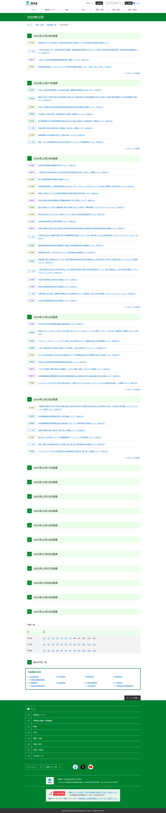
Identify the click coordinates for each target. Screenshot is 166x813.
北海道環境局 (34, 677)
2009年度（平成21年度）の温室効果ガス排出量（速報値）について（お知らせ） (66, 114)
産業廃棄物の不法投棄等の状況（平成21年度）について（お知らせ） (62, 135)
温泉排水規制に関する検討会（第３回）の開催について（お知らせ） (62, 430)
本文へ (88, 3)
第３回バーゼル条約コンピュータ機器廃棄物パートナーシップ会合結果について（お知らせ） (70, 437)
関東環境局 (118, 677)
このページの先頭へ (134, 73)
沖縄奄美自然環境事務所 (124, 686)
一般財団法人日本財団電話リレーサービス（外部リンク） (97, 798)
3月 (53, 638)
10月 (83, 644)
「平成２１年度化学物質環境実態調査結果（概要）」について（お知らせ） (64, 60)
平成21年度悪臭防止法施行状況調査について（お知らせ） (58, 279)
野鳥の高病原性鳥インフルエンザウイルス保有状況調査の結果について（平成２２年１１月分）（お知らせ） (75, 67)
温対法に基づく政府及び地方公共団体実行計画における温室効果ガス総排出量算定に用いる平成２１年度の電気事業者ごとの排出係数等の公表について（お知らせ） (88, 98)
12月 (94, 644)
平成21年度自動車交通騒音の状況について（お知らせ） (57, 165)
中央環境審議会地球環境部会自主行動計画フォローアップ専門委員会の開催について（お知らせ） (72, 423)
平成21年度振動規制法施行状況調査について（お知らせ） (58, 300)
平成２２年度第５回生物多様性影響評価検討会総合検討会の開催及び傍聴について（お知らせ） (71, 107)
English (99, 3)
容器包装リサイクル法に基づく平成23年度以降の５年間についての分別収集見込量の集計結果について (73, 42)
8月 (74, 644)
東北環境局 (62, 677)
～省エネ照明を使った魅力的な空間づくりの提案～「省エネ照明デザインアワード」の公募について (72, 348)
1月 (44, 638)
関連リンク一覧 (51, 767)
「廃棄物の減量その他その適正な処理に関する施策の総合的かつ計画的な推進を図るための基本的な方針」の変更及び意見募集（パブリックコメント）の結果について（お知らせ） (88, 407)
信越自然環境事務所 (38, 686)
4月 (57, 638)
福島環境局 (90, 677)
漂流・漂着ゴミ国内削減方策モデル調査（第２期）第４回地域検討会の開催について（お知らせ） (72, 444)
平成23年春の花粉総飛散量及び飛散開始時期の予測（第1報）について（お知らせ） (67, 200)
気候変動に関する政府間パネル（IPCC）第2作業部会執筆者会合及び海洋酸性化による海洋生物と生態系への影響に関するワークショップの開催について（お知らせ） (87, 261)
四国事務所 (92, 686)
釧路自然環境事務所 (38, 680)
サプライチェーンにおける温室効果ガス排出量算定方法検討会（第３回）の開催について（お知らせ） (73, 451)
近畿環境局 (62, 683)
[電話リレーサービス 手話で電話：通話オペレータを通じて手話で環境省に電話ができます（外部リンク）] (56, 793)
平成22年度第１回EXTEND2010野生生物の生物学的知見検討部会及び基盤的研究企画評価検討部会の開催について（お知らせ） (82, 228)
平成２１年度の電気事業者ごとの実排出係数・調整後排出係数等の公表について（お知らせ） (70, 90)
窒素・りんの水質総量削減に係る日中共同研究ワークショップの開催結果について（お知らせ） (71, 142)
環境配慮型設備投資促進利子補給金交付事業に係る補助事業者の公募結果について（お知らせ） (71, 245)
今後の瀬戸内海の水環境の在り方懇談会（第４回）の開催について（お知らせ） (65, 128)
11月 (88, 644)
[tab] (29, 662)
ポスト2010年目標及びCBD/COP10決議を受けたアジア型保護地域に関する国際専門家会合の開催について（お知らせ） (79, 355)
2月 (48, 638)
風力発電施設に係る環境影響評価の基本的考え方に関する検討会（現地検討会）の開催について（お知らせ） (75, 121)
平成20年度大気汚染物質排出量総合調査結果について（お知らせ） (61, 324)
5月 (61, 638)
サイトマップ (32, 767)
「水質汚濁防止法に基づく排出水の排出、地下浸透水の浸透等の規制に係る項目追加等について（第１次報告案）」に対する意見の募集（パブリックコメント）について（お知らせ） (88, 271)
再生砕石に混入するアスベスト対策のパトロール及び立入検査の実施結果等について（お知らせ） (72, 214)
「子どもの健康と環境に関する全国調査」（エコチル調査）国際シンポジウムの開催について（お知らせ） (74, 369)
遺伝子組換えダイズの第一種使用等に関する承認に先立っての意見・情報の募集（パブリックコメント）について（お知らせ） (82, 207)
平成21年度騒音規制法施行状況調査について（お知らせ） (58, 286)
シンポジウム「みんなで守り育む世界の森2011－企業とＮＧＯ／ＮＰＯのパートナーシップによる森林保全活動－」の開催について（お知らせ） (88, 383)
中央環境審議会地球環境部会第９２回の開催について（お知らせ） (61, 416)
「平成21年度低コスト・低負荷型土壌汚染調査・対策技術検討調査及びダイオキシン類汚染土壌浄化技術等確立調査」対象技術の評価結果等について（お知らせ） (88, 51)
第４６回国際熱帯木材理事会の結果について (53, 179)
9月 (79, 644)
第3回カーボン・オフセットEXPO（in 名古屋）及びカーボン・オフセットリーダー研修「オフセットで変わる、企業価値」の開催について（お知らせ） (88, 332)
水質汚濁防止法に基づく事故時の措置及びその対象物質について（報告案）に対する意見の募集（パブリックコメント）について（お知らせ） (87, 293)
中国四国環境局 (91, 683)
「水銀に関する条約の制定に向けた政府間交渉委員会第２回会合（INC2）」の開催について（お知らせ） (74, 172)
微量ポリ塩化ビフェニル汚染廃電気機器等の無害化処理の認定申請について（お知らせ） (69, 193)
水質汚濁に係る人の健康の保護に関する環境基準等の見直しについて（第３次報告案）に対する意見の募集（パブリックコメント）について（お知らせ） (88, 236)
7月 (70, 638)
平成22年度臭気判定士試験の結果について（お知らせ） (57, 221)
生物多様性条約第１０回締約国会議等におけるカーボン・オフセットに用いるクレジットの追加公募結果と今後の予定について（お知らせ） (86, 186)
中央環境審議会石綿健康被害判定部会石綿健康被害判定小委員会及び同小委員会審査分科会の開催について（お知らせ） (79, 376)
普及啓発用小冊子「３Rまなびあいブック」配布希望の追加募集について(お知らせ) (66, 252)
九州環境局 (118, 683)
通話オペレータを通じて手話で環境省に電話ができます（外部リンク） (93, 792)
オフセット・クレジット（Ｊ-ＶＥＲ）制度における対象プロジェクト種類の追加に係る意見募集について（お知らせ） (79, 341)
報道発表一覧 (51, 25)
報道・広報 (39, 25)
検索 (129, 3)
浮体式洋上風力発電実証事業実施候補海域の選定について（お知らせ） (62, 362)
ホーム (33, 9)
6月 (66, 638)
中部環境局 (33, 683)
